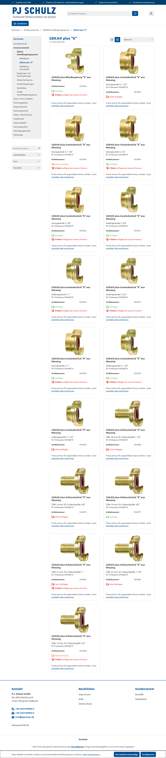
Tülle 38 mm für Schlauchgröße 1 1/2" (123, 437)
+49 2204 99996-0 (24, 708)
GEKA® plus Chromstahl (24, 67)
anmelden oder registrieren (62, 105)
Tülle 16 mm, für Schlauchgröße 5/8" (68, 504)
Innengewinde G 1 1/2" (116, 84)
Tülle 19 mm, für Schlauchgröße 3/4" (123, 504)
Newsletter (141, 699)
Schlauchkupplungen (25, 84)
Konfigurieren (148, 754)
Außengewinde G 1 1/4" (117, 365)
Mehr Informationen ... (92, 754)
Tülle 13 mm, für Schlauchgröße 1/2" (68, 643)
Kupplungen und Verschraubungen (24, 74)
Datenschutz (85, 703)
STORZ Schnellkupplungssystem (27, 93)
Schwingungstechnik (21, 131)
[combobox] (99, 13)
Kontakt (139, 694)
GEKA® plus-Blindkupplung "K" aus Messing (71, 78)
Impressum (85, 694)
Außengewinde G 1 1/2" (62, 437)
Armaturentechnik (21, 47)
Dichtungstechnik (20, 110)
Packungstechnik (20, 127)
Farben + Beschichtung (22, 114)
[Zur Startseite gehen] (34, 13)
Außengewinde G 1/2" (116, 294)
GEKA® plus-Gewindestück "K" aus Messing (125, 78)
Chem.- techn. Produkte (23, 98)
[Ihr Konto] (151, 13)
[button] (20, 23)
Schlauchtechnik (20, 106)
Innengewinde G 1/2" (116, 151)
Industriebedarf (19, 123)
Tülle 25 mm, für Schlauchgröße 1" (67, 571)
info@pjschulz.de (24, 716)
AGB (81, 699)
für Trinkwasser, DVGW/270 (117, 87)
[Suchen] (135, 13)
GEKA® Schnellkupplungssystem (27, 53)
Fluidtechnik (18, 119)
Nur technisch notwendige (127, 754)
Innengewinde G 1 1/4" (62, 151)
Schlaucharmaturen (25, 80)
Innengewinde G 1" (60, 365)
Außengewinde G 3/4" (116, 223)
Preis (15, 161)
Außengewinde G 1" (60, 294)
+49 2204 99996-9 (24, 712)
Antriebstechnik (20, 43)
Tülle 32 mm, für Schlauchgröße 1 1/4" (123, 571)
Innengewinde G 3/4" (61, 223)
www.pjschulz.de (20, 725)
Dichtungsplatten (20, 102)
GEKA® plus (24, 58)
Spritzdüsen (22, 88)
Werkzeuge (18, 135)
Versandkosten (77, 746)
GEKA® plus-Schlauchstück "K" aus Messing (125, 431)
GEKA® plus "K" (26, 62)
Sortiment (18, 38)
